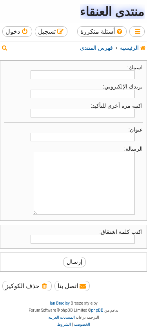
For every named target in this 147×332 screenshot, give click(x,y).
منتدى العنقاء (112, 11)
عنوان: (136, 129)
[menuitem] (102, 31)
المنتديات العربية (61, 317)
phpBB (97, 310)
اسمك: (135, 67)
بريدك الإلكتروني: (123, 86)
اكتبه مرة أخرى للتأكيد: (117, 106)
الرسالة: (133, 149)
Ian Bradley (60, 303)
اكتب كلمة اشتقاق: (121, 232)
